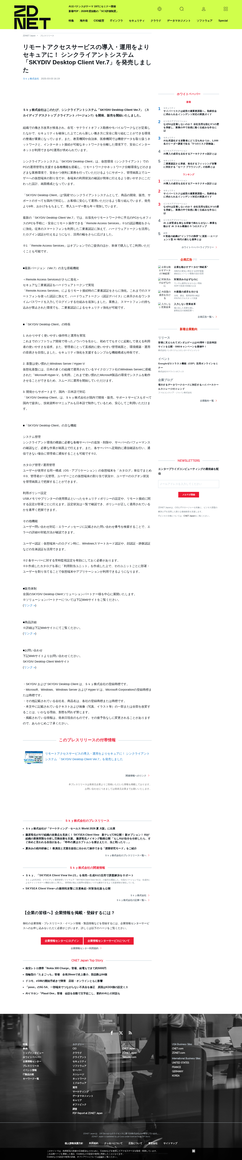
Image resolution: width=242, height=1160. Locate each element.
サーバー (77, 1070)
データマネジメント (179, 20)
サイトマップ (170, 1143)
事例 (25, 1048)
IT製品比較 (28, 1074)
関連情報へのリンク (136, 775)
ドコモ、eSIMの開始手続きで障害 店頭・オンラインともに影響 (64, 980)
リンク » (29, 605)
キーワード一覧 (31, 1078)
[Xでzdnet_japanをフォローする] (121, 1033)
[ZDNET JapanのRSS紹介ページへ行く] (130, 1033)
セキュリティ (137, 20)
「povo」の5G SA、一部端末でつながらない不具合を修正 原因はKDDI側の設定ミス (77, 987)
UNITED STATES (180, 1062)
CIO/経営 (99, 20)
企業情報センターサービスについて (109, 940)
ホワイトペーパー (32, 1057)
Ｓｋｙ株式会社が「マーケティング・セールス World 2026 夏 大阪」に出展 (70, 828)
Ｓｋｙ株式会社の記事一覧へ (131, 900)
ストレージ (78, 1074)
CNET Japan (189, 516)
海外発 (84, 20)
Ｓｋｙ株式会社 (31, 78)
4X (123, 1044)
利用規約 (93, 1143)
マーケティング (81, 1091)
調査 (75, 1109)
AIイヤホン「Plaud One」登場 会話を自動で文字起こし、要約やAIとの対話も (73, 993)
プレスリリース (47, 36)
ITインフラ (116, 20)
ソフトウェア (205, 20)
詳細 (101, 1157)
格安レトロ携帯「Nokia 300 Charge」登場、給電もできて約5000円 (66, 968)
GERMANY (177, 1071)
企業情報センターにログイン (62, 940)
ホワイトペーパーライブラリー (198, 247)
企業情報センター (32, 1061)
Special (223, 20)
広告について (135, 1143)
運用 (75, 1087)
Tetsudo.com (129, 1057)
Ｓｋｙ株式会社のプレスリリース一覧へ (125, 855)
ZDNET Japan (29, 36)
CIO (75, 1048)
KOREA (175, 1075)
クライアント (79, 1057)
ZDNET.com (178, 1052)
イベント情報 (30, 1070)
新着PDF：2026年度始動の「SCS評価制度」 (94, 11)
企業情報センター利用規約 (84, 948)
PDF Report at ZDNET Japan (88, 1113)
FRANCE (176, 1067)
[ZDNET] (39, 14)
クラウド (156, 20)
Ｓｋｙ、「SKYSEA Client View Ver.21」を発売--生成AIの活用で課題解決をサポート (80, 875)
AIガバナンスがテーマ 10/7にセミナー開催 (92, 6)
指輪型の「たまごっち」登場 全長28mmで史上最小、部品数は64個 (66, 974)
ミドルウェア (79, 1083)
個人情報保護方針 (74, 1143)
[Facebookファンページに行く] (111, 1033)
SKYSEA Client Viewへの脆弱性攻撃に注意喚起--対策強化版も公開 (68, 888)
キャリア (77, 1100)
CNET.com (177, 1048)
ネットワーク (79, 1078)
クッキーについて (113, 1143)
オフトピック (79, 1104)
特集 (71, 20)
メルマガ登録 (188, 494)
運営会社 (153, 1143)
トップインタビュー (33, 1052)
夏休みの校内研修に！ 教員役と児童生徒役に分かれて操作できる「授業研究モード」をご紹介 (81, 848)
